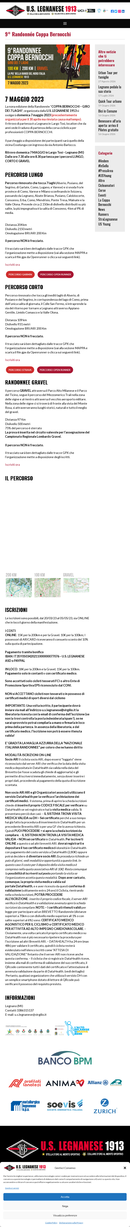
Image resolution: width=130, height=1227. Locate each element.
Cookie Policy (51, 1222)
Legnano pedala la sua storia (109, 89)
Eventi (102, 195)
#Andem (103, 161)
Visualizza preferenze (65, 1215)
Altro (101, 180)
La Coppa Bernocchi (104, 202)
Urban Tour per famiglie (108, 74)
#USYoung (104, 175)
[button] (125, 1168)
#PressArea (105, 170)
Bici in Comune (107, 111)
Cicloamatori (106, 185)
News (101, 209)
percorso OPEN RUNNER (55, 274)
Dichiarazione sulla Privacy (71, 1222)
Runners (103, 214)
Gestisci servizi (12, 1188)
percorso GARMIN (20, 274)
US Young (104, 224)
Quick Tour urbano (110, 101)
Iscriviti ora (12, 264)
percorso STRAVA (20, 369)
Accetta (65, 1196)
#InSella (103, 166)
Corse (102, 190)
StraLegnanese (107, 219)
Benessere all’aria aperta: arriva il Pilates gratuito (109, 125)
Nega (65, 1206)
